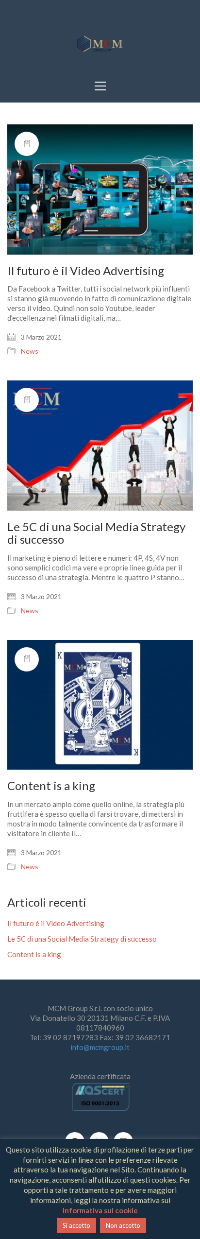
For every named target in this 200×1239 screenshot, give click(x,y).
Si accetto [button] (76, 1225)
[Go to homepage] (100, 44)
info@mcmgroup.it (100, 1047)
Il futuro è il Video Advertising (85, 270)
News (29, 351)
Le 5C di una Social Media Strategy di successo (96, 533)
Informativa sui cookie (100, 1210)
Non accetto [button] (123, 1225)
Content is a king (51, 785)
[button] (100, 86)
